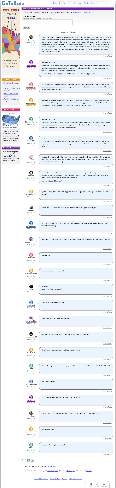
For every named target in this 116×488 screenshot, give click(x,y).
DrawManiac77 (31, 194)
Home (90, 486)
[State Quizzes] (11, 37)
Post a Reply (107, 56)
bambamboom (31, 384)
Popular (86, 3)
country (89, 471)
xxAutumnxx (31, 226)
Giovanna (31, 400)
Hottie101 (31, 141)
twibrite (31, 40)
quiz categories (52, 471)
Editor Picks (95, 3)
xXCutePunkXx (31, 274)
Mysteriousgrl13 (31, 432)
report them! (11, 158)
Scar (31, 289)
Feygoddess (31, 103)
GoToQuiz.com (50, 466)
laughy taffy (31, 65)
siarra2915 (31, 353)
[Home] (13, 3)
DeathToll (31, 305)
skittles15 (31, 258)
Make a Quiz (56, 3)
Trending (104, 486)
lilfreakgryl (31, 416)
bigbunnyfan (31, 87)
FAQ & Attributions (75, 479)
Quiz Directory (77, 3)
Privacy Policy (55, 479)
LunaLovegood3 (31, 242)
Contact (64, 479)
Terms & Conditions (41, 479)
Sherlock (31, 210)
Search (97, 486)
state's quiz (70, 471)
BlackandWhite (31, 122)
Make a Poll (66, 3)
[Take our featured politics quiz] (11, 121)
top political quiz (13, 131)
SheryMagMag (31, 321)
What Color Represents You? (83, 12)
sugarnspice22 (31, 337)
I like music (31, 160)
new (74, 32)
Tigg (31, 368)
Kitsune (31, 176)
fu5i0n (31, 448)
